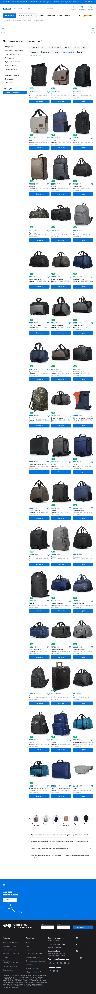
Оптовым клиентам (33, 957)
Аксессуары (27, 20)
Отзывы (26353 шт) (33, 968)
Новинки (68, 15)
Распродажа (87, 15)
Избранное (82, 9)
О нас (28, 942)
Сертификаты (8, 970)
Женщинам (7, 8)
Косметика (50, 15)
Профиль (73, 9)
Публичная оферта (10, 966)
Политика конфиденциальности (11, 962)
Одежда (41, 15)
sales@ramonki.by (54, 947)
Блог (27, 946)
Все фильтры (38, 48)
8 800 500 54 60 (54, 941)
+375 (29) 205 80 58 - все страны (40, 2)
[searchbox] (27, 15)
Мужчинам (18, 8)
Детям (27, 8)
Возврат (6, 957)
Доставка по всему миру (62, 2)
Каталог (11, 15)
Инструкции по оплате (11, 953)
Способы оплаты (9, 950)
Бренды (60, 15)
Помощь (77, 15)
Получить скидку (83, 927)
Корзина (90, 9)
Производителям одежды (35, 961)
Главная (8, 20)
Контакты (29, 965)
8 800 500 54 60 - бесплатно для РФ (15, 2)
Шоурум (29, 950)
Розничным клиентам (34, 953)
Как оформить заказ (10, 942)
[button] (48, 92)
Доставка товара (9, 946)
